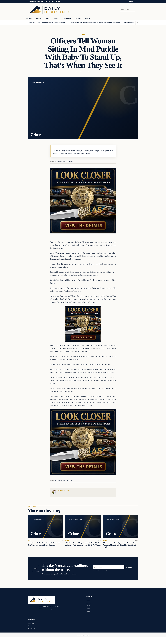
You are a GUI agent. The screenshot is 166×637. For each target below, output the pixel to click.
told (66, 280)
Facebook (59, 161)
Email (64, 161)
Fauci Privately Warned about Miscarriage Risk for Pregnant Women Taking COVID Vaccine (80, 22)
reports (61, 253)
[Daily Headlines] (49, 9)
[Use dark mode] (137, 1)
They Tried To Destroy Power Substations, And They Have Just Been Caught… (44, 544)
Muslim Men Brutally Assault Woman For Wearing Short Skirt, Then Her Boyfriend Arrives (119, 545)
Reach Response (86, 635)
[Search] (136, 9)
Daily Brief (132, 1)
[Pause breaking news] (136, 23)
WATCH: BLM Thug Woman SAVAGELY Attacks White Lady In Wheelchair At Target (82, 544)
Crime (83, 34)
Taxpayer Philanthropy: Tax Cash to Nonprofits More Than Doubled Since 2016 (130, 22)
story (93, 388)
